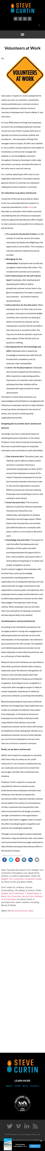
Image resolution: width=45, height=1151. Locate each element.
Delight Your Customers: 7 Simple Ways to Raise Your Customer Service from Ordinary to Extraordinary (22, 896)
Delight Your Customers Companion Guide (21, 879)
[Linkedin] (25, 19)
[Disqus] (22, 955)
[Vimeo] (20, 19)
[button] (39, 25)
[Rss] (30, 19)
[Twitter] (16, 19)
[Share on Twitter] (11, 861)
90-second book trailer (22, 910)
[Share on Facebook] (4, 861)
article (30, 207)
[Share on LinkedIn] (24, 861)
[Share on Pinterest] (17, 861)
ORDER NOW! (35, 1146)
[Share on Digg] (30, 861)
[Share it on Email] (37, 861)
